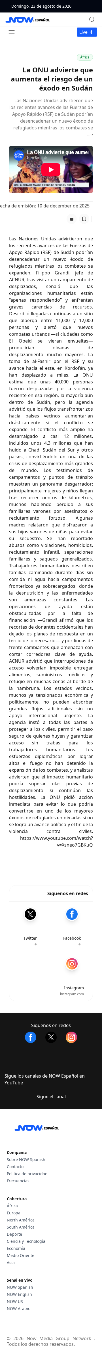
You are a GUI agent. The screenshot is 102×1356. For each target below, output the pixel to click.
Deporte (14, 1234)
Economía (16, 1248)
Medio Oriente (20, 1255)
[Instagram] (71, 1037)
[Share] (72, 219)
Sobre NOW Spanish (26, 1159)
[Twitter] (51, 1037)
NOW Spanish (20, 1287)
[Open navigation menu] (11, 32)
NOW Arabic (18, 1308)
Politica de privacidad (27, 1173)
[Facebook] (30, 1037)
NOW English (19, 1294)
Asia (11, 1262)
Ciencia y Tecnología (26, 1241)
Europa (13, 1213)
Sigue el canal (51, 1096)
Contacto (15, 1166)
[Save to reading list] (84, 219)
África (85, 57)
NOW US (15, 1301)
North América (21, 1220)
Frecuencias (18, 1180)
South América (21, 1227)
